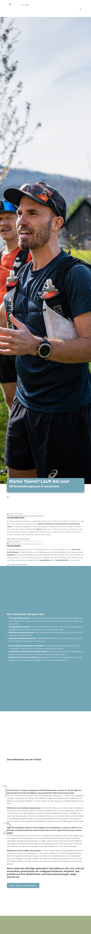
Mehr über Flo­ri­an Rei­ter (17, 564)
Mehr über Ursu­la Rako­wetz (18, 539)
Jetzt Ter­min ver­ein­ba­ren (23, 885)
